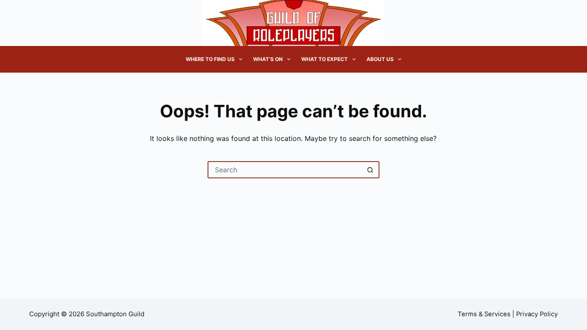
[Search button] (370, 169)
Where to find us (210, 59)
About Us (380, 59)
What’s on (268, 59)
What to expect (324, 59)
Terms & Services (484, 314)
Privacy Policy (537, 314)
